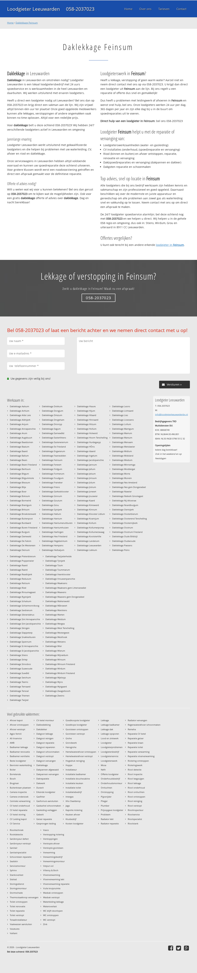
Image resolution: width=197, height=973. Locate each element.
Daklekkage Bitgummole (22, 478)
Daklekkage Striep (19, 659)
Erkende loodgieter (45, 792)
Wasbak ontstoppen (53, 892)
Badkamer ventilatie (20, 756)
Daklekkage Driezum (52, 415)
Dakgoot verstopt (45, 756)
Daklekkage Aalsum (19, 406)
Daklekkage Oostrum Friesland (127, 532)
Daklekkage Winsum (55, 659)
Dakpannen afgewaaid (47, 769)
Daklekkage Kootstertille (89, 536)
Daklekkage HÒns (86, 446)
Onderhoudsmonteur (111, 783)
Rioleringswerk (135, 765)
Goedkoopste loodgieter (78, 720)
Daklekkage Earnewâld (53, 433)
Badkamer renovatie (20, 751)
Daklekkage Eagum (51, 428)
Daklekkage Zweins (54, 695)
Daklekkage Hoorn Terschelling (92, 437)
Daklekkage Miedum (122, 460)
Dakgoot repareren (45, 747)
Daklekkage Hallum (51, 513)
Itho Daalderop (73, 801)
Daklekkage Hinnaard (87, 419)
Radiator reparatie (110, 823)
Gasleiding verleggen (46, 810)
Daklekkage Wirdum (55, 668)
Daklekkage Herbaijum (53, 550)
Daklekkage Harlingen (52, 532)
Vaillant (13, 933)
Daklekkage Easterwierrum (55, 442)
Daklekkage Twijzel (19, 700)
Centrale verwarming (20, 801)
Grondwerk (71, 742)
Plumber (105, 805)
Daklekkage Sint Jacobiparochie (25, 623)
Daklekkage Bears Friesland (23, 464)
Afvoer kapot (16, 720)
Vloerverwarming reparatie (56, 883)
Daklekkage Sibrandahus (22, 614)
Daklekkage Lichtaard (122, 410)
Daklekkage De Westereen (22, 545)
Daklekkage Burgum (20, 532)
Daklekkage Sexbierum (21, 610)
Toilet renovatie (17, 906)
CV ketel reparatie (18, 810)
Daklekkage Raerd (19, 569)
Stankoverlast (16, 874)
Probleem (105, 814)
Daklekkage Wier (53, 646)
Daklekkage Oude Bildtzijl (125, 536)
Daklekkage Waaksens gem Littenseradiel (65, 587)
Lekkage (105, 720)
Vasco (46, 830)
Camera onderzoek (19, 796)
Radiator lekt (107, 819)
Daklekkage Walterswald (57, 601)
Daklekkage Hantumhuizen (55, 527)
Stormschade (16, 892)
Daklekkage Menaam (122, 442)
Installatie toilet (73, 787)
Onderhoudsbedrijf (110, 778)
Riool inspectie (135, 774)
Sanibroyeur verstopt (20, 843)
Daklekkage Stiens (19, 655)
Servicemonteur (17, 865)
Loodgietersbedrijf (110, 751)
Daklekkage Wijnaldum (56, 655)
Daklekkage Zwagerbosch (57, 691)
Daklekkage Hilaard (86, 415)
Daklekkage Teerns (19, 682)
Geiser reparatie (44, 819)
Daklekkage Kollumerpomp (90, 527)
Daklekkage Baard (19, 451)
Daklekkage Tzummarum (57, 569)
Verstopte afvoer (51, 843)
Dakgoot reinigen (44, 738)
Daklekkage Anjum (19, 424)
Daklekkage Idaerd (86, 451)
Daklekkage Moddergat (123, 469)
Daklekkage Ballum (19, 455)
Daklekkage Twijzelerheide (58, 556)
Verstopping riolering (53, 834)
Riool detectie (134, 769)
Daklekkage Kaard (86, 500)
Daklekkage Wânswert (56, 605)
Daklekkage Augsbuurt (21, 437)
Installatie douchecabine (78, 778)
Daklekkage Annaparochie (23, 428)
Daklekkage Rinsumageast (23, 592)
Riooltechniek (16, 830)
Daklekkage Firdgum (52, 469)
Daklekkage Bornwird (20, 500)
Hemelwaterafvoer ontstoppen (81, 751)
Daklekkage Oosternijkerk (125, 523)
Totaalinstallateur (18, 919)
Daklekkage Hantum (52, 518)
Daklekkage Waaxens (55, 592)
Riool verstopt (135, 805)
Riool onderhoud (136, 787)
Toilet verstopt (17, 915)
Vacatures (14, 928)
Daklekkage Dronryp (52, 424)
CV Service (15, 823)
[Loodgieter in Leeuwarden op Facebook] (171, 948)
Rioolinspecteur (135, 810)
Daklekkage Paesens (122, 545)
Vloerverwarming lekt (53, 879)
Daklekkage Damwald (20, 536)
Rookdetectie (16, 834)
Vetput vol (48, 865)
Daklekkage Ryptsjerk (20, 596)
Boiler (13, 769)
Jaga (68, 805)
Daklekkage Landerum (88, 541)
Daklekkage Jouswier (87, 496)
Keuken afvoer (73, 814)
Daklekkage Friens (51, 487)
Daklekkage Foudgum (52, 478)
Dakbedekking (43, 724)
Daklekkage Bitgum (19, 473)
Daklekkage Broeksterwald (23, 513)
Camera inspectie (18, 792)
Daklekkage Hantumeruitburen (57, 523)
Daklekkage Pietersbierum (23, 556)
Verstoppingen (50, 838)
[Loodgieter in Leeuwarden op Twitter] (179, 948)
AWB (12, 742)
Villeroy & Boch (50, 870)
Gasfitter (40, 796)
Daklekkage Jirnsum (87, 478)
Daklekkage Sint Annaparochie (25, 619)
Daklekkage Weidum (55, 619)
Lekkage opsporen (110, 733)
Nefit (103, 769)
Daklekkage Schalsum (20, 601)
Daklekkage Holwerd (87, 433)
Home (10, 22)
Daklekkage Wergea (55, 623)
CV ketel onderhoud (20, 805)
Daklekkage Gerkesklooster (55, 491)
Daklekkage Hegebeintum (54, 541)
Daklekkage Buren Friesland (23, 527)
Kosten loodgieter (74, 823)
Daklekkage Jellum (86, 469)
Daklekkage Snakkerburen (23, 637)
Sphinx (13, 870)
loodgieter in (170, 245)
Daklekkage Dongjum (52, 410)
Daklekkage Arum (18, 433)
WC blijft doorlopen (53, 910)
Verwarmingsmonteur (54, 861)
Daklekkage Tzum (54, 565)
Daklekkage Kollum (86, 523)
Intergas (69, 796)
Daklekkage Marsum (122, 437)
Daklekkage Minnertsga (123, 464)
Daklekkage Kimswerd (88, 505)
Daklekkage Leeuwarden (89, 545)
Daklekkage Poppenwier (22, 560)
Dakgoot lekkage (44, 733)
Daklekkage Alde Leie (20, 415)
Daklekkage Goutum (52, 500)
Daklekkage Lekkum (87, 550)
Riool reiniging (135, 801)
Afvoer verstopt (17, 729)
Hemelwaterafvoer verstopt (79, 756)
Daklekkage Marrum (122, 433)
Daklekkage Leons (121, 406)
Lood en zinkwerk (110, 738)
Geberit (40, 814)
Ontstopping (107, 792)
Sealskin (14, 861)
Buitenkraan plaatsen (20, 787)
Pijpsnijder (106, 796)
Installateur (71, 769)
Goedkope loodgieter (76, 724)
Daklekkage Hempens (52, 545)
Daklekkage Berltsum (20, 469)
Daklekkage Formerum (53, 473)
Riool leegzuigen (136, 778)
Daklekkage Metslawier (123, 446)
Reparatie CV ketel (137, 733)
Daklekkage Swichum (20, 677)
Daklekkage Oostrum (122, 527)
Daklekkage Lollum (121, 424)
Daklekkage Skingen (20, 628)
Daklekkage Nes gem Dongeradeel (129, 487)
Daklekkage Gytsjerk (52, 509)
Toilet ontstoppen (19, 901)
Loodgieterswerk (109, 760)
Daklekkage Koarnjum (88, 518)
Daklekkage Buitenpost (21, 518)
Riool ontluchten (136, 792)
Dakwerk (40, 783)
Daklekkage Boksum (20, 496)
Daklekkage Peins (120, 550)
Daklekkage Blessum (20, 482)
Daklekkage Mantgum (123, 428)
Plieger (104, 801)
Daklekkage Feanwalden (54, 455)
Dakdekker (41, 729)
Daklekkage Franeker (52, 482)
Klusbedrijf (71, 819)
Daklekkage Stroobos (20, 664)
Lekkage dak (107, 729)
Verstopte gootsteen (53, 847)
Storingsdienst (17, 883)
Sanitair (13, 847)
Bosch (13, 778)
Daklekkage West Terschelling (59, 628)
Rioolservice (134, 814)
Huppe (69, 765)
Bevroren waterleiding (21, 765)
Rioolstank (133, 823)
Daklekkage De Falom (20, 541)
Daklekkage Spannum (20, 641)
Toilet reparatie (17, 910)
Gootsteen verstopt (75, 733)
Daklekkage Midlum (122, 451)
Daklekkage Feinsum (27, 22)
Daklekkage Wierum (55, 650)
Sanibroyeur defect (19, 838)
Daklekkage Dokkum (52, 406)
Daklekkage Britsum (19, 509)
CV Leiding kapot (18, 819)
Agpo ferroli (16, 733)
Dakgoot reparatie (45, 742)
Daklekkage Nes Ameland (124, 482)
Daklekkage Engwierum (53, 451)
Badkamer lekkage (19, 747)
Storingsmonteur (18, 888)
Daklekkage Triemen (20, 695)
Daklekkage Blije (18, 487)
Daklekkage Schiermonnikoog (24, 605)
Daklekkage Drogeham (53, 419)
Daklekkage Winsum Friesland (60, 664)
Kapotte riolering (74, 810)
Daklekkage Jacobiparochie (90, 460)
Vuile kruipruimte (51, 888)
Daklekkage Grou (50, 505)
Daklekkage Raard (19, 565)
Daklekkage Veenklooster (57, 574)
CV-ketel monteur (45, 720)
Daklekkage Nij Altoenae (124, 500)
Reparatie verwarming (138, 751)
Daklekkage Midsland (122, 455)
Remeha (132, 729)
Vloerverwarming (51, 874)
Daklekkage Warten (54, 614)
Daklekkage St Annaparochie (24, 646)
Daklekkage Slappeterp (21, 632)
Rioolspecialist (135, 819)
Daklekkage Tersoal (19, 691)
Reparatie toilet (135, 747)
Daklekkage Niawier (122, 491)
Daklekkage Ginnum (52, 496)
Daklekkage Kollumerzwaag (90, 532)
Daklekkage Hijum (86, 410)
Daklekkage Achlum (19, 410)
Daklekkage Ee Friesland (54, 446)
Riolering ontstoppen (138, 760)
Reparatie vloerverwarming (141, 756)
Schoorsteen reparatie (21, 856)
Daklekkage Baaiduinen (21, 442)
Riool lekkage (134, 783)
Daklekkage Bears (18, 460)
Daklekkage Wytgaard (56, 686)
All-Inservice (16, 738)
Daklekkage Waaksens (56, 583)
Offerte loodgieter (110, 774)
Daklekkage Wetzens (55, 641)
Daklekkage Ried (18, 587)
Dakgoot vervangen (46, 760)
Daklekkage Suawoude (21, 668)
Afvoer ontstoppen (19, 724)
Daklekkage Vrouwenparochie (60, 578)
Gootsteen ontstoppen (77, 729)
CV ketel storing (17, 814)
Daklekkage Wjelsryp (55, 677)
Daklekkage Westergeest (57, 632)
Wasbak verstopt (51, 897)
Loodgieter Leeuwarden (33, 9)
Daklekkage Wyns (54, 682)
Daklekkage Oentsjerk (123, 509)
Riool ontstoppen (136, 796)
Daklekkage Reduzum (20, 578)
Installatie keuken (74, 783)
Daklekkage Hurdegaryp (89, 442)
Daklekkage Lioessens (123, 419)
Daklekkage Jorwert (86, 491)
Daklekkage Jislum (86, 482)
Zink (45, 924)
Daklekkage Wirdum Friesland (60, 673)
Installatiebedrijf (74, 792)
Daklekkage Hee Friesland (54, 536)
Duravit (40, 787)
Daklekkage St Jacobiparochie (24, 650)
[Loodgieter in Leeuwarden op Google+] (187, 948)
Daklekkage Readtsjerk (21, 574)
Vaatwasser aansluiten (21, 924)
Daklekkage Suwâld (19, 673)
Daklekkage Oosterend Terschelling (129, 518)
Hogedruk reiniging (75, 760)
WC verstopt (49, 919)
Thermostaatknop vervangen (24, 897)
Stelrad (13, 879)
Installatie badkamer (76, 774)
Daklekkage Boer (18, 491)
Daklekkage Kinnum (87, 509)
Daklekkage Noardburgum (125, 505)
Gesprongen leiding (46, 823)
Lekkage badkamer (110, 724)
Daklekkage (42, 765)
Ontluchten (106, 787)
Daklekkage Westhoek (56, 637)
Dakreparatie (42, 778)
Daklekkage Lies (120, 415)
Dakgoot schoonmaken (47, 751)
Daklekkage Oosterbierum (125, 513)
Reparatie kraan (135, 742)
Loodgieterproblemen (112, 747)
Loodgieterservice (109, 756)
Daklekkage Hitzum (86, 424)
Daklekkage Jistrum (86, 487)
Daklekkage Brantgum (21, 505)
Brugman (14, 783)
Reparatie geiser (136, 738)
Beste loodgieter (18, 760)
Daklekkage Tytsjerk (55, 560)
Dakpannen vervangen (47, 774)
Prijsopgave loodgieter (112, 810)
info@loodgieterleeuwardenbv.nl (171, 414)
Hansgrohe (71, 747)
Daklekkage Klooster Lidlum (91, 513)
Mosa (103, 765)
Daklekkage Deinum (20, 550)
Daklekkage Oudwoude (123, 541)
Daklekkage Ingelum (87, 455)
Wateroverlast (50, 906)
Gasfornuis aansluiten (47, 801)
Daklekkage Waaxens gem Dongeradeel (64, 596)
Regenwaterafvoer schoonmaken (144, 724)
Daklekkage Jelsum (86, 473)
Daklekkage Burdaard (20, 523)
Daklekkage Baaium (19, 446)
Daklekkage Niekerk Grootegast (127, 496)
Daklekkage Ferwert (51, 464)
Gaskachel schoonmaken (48, 805)
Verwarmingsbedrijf (53, 856)
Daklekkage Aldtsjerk (20, 419)
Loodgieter (106, 742)
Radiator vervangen (137, 720)
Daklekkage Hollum (86, 428)
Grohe (69, 738)
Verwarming (49, 852)
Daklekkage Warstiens (56, 610)
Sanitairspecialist (18, 852)
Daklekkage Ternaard (20, 686)
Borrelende (15, 774)
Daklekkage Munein (122, 478)
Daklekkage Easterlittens (54, 437)
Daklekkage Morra (121, 473)
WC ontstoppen (51, 915)
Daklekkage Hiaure (86, 406)
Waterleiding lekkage (53, 901)
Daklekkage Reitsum (20, 583)
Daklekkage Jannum (87, 464)
